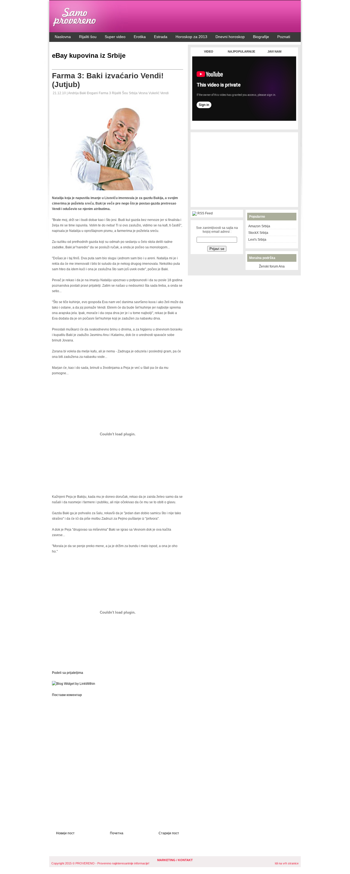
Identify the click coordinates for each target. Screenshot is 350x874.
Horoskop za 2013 (191, 36)
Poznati (283, 36)
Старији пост (169, 833)
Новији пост (65, 833)
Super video (115, 36)
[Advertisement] (244, 124)
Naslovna (63, 36)
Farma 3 (105, 93)
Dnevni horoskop (230, 36)
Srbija (133, 93)
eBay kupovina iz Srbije (89, 55)
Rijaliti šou (88, 36)
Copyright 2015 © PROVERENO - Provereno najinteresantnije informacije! (100, 863)
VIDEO (208, 51)
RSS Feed (205, 213)
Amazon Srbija (259, 226)
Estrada (160, 36)
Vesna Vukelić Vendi (153, 93)
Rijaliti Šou (120, 93)
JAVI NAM (274, 51)
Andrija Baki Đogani (83, 93)
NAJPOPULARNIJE (241, 51)
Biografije (261, 36)
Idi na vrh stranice (287, 863)
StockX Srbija (258, 233)
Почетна (116, 833)
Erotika (140, 36)
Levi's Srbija (257, 240)
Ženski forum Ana (272, 266)
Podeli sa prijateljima (67, 673)
